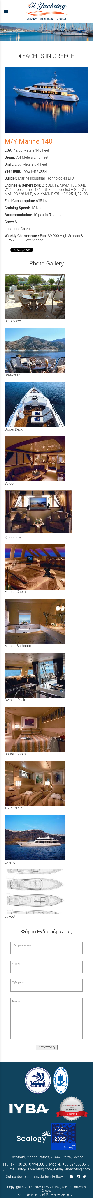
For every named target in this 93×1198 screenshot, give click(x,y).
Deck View (13, 321)
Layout (10, 916)
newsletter (41, 1177)
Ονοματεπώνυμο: (23, 945)
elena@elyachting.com (71, 1169)
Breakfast (12, 375)
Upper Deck (14, 429)
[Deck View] (39, 296)
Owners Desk (15, 700)
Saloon (10, 483)
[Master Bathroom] (39, 621)
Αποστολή (46, 1047)
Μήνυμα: (16, 1001)
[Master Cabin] (39, 567)
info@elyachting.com (35, 1169)
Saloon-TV (13, 537)
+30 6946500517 (76, 1164)
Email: (17, 964)
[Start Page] (46, 11)
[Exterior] (39, 837)
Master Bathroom (18, 646)
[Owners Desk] (39, 675)
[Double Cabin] (39, 729)
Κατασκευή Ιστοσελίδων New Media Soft (46, 1195)
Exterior (10, 862)
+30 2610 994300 (30, 1164)
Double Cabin (15, 754)
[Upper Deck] (39, 404)
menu (6, 11)
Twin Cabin (14, 808)
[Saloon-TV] (39, 511)
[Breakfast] (39, 350)
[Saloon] (39, 458)
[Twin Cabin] (39, 783)
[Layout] (39, 891)
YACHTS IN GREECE (48, 56)
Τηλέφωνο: (18, 982)
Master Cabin (15, 592)
